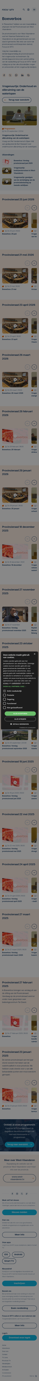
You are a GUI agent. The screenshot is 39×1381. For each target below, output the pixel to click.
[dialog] (19, 690)
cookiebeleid (16, 683)
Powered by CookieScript (28, 727)
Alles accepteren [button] (20, 714)
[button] (19, 686)
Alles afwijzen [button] (20, 719)
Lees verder (26, 683)
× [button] (34, 654)
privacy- (6, 683)
